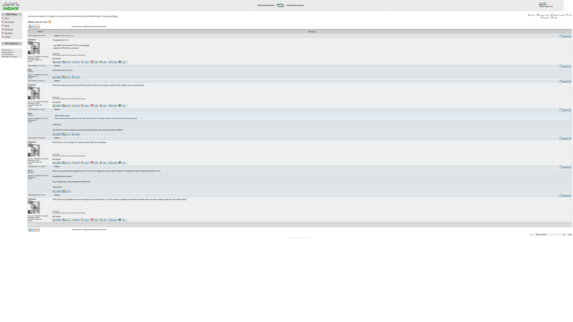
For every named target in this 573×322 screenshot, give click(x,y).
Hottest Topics (544, 15)
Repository (8, 33)
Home (6, 18)
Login (555, 18)
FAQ (570, 15)
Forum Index (77, 26)
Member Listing (558, 15)
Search (532, 15)
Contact (7, 37)
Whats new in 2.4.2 (37, 22)
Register (546, 18)
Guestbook (8, 29)
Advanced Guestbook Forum (95, 26)
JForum (307, 238)
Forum (6, 26)
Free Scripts (9, 22)
